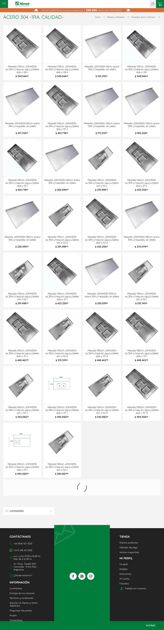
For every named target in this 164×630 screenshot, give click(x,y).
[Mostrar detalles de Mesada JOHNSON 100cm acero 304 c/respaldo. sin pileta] (102, 101)
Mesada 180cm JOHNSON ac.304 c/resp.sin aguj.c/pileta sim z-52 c (62, 467)
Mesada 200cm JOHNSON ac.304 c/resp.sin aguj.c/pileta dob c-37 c (62, 410)
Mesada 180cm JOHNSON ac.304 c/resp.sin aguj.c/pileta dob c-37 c (22, 353)
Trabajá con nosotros (135, 572)
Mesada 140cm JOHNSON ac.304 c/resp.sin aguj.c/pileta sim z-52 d (62, 353)
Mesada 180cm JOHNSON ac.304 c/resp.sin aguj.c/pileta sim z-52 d (102, 467)
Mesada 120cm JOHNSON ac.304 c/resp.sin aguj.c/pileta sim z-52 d (62, 239)
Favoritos (124, 567)
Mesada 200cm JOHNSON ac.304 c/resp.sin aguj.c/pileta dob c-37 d (141, 410)
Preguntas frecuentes (21, 594)
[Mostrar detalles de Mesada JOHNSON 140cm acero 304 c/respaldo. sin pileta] (62, 158)
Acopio (13, 599)
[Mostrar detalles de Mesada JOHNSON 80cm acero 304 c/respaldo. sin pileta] (22, 101)
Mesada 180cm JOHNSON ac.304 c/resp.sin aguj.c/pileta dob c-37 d (102, 353)
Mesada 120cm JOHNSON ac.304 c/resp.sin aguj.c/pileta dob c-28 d (62, 69)
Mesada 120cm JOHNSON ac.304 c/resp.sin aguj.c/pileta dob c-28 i (141, 69)
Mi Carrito (124, 562)
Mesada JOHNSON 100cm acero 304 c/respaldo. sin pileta (102, 125)
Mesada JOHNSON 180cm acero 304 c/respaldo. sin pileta (142, 238)
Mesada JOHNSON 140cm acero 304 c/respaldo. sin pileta (62, 181)
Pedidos (123, 553)
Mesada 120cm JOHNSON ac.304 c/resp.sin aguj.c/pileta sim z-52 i (22, 296)
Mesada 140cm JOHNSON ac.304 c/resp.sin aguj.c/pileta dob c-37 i (22, 183)
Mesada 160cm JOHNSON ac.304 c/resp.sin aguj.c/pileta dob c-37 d (102, 239)
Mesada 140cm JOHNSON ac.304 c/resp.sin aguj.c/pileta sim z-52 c (141, 296)
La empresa (16, 572)
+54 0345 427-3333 (23, 527)
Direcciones (125, 557)
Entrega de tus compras (22, 577)
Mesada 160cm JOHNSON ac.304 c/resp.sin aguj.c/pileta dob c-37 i (62, 296)
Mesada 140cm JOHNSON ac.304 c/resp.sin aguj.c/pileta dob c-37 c (62, 126)
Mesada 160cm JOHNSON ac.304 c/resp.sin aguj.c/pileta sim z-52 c (22, 410)
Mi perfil (123, 548)
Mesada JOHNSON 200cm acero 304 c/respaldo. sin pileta (102, 295)
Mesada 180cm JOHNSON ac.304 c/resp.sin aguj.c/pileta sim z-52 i (141, 467)
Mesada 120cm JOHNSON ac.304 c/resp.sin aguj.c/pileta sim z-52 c (102, 183)
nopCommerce (21, 616)
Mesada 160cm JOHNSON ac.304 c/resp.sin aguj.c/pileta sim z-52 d (102, 410)
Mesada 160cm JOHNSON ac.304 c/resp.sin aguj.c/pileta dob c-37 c (141, 183)
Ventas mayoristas (129, 536)
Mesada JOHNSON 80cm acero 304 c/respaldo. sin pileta (22, 125)
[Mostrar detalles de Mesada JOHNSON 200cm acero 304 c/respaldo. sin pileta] (102, 272)
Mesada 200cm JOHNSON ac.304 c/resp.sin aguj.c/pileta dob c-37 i (22, 467)
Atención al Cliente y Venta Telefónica (23, 588)
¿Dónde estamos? (23, 559)
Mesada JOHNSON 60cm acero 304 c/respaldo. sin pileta (102, 68)
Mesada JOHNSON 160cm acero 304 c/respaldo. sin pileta (22, 238)
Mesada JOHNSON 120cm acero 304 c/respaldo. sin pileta (142, 125)
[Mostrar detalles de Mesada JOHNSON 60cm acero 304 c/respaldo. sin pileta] (102, 44)
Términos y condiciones (21, 582)
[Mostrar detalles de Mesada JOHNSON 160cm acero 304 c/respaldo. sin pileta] (22, 215)
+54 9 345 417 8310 (23, 534)
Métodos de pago (128, 531)
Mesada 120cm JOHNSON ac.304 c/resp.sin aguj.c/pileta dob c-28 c (22, 69)
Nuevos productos (128, 526)
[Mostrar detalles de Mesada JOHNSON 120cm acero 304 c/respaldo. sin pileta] (142, 101)
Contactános (16, 604)
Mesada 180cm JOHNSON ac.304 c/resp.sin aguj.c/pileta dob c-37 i (141, 353)
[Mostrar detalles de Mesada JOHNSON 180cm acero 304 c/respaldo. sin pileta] (142, 215)
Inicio (97, 17)
